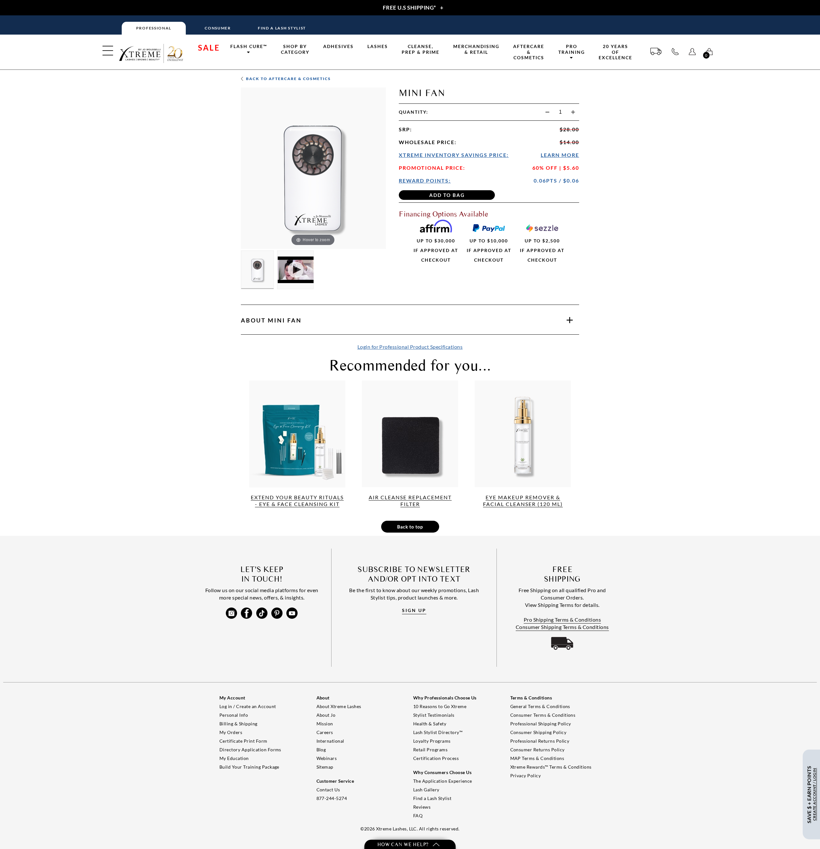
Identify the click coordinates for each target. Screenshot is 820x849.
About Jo (326, 715)
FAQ (417, 815)
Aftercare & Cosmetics (528, 52)
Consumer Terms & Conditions (543, 715)
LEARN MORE (560, 155)
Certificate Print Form (243, 741)
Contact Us (328, 789)
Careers (324, 732)
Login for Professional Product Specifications (410, 347)
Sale (209, 47)
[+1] (573, 112)
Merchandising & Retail (476, 49)
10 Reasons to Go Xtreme (439, 706)
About (271, 320)
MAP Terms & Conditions (537, 758)
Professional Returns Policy (540, 741)
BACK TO (288, 78)
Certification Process (436, 758)
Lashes (377, 46)
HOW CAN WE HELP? (403, 844)
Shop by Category (295, 49)
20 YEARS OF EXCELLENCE (615, 52)
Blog (321, 749)
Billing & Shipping (238, 723)
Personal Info (233, 715)
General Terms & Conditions (540, 706)
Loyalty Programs (432, 741)
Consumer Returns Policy (537, 749)
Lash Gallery (426, 789)
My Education (234, 758)
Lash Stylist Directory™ (438, 732)
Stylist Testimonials (434, 715)
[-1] (547, 112)
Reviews (421, 807)
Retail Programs (430, 749)
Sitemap (324, 767)
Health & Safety (429, 723)
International (330, 741)
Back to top (410, 526)
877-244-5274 (331, 798)
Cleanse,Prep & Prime (420, 49)
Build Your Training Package (249, 767)
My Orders (230, 732)
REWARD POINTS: (425, 180)
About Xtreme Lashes (338, 706)
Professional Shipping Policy (540, 723)
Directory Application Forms (250, 749)
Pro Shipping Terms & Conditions (562, 619)
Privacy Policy (525, 775)
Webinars (326, 758)
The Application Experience (442, 781)
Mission (324, 723)
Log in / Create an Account (247, 706)
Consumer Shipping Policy (538, 732)
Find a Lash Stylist (432, 798)
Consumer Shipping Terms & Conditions (562, 627)
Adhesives (338, 46)
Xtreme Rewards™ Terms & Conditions (551, 767)
